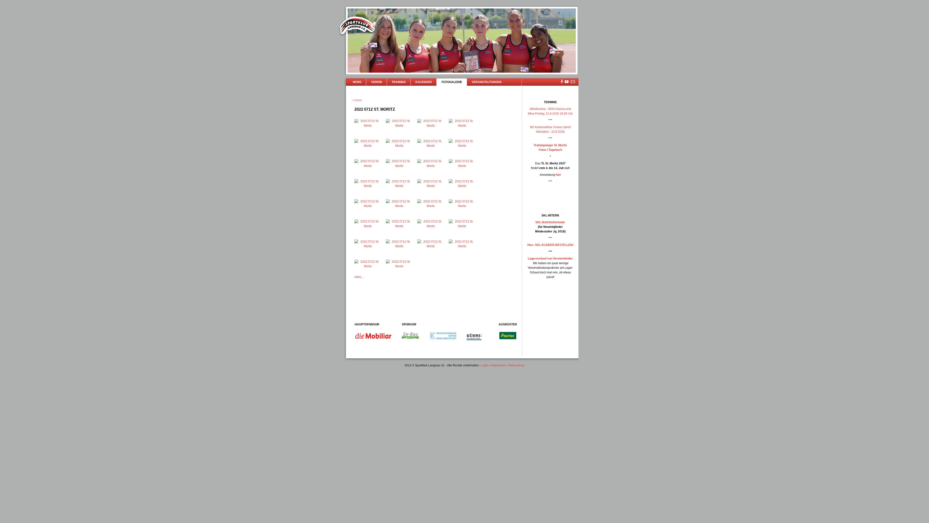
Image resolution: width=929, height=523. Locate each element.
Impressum (498, 365)
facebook (562, 81)
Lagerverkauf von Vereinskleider (550, 258)
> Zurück (357, 100)
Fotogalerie (452, 82)
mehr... (358, 277)
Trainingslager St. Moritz (550, 145)
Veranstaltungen (487, 82)
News (357, 82)
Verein (376, 82)
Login (485, 365)
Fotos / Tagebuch (550, 150)
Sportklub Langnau (357, 26)
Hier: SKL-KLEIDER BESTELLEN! (550, 245)
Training (399, 82)
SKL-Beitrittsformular (550, 222)
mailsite (572, 82)
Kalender (423, 82)
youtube (567, 81)
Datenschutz (516, 365)
